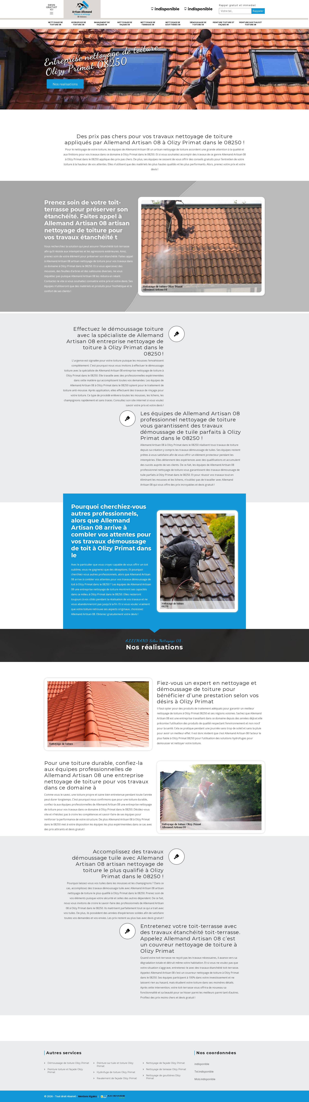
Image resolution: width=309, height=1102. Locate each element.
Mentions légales (88, 1096)
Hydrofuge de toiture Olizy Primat (116, 1072)
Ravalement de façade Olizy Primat (117, 1078)
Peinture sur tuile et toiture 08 (250, 23)
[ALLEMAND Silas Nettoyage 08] (82, 9)
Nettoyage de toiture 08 (55, 23)
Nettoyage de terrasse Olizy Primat (166, 1069)
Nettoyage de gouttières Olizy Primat (163, 1077)
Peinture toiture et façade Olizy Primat (65, 1071)
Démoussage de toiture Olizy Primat (68, 1063)
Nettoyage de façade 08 (124, 23)
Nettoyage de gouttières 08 (172, 23)
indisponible (167, 9)
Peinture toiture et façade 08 (223, 23)
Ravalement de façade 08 (102, 23)
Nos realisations (65, 84)
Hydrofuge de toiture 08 (78, 23)
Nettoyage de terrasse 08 (147, 23)
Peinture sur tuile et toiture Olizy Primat (115, 1064)
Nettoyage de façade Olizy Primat (165, 1063)
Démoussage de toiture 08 (198, 23)
